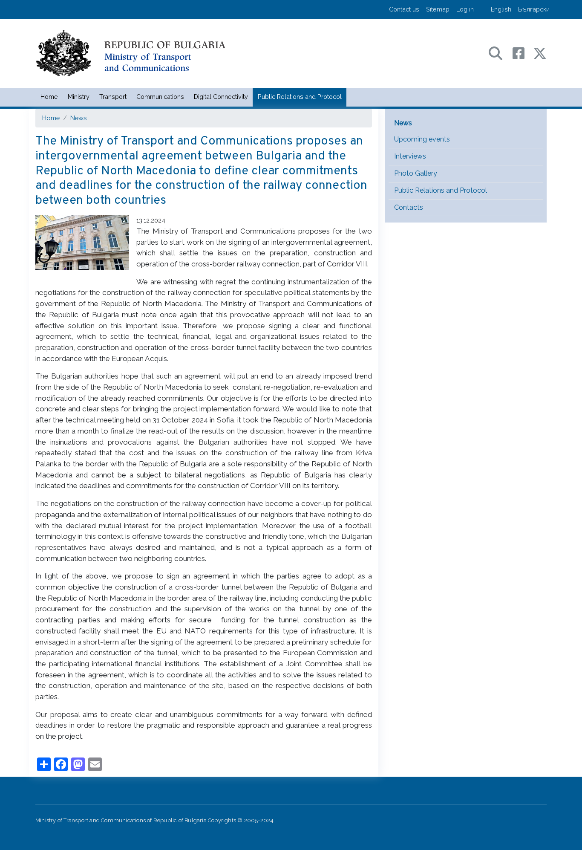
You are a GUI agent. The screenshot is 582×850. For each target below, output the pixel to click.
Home (49, 96)
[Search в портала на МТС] (500, 53)
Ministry (78, 96)
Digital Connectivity (221, 96)
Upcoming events (422, 139)
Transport (113, 96)
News (78, 117)
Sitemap (437, 9)
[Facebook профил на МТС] (523, 53)
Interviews (410, 156)
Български (534, 9)
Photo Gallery (415, 173)
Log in (465, 9)
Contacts (408, 207)
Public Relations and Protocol (300, 96)
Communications (160, 96)
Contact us (404, 9)
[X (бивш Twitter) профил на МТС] (540, 53)
